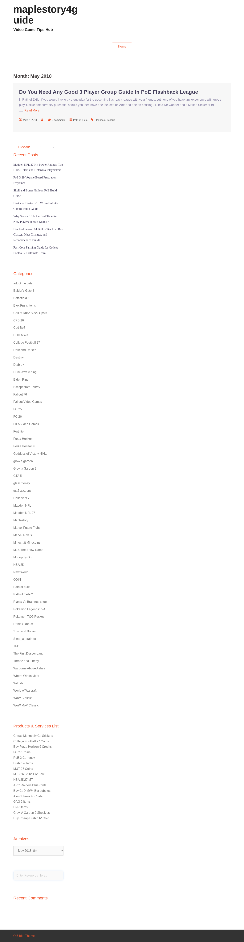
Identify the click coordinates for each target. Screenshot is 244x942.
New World (20, 572)
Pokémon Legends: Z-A (29, 609)
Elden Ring (21, 379)
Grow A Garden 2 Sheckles (31, 812)
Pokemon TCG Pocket (28, 616)
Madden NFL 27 (24, 512)
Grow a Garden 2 (24, 468)
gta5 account (22, 490)
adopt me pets (22, 283)
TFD (16, 646)
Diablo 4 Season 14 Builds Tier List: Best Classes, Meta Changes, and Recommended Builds (38, 235)
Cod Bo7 (19, 327)
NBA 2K (18, 564)
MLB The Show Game (28, 549)
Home (122, 46)
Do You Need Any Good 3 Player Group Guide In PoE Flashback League (108, 92)
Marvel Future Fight (26, 527)
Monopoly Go (22, 557)
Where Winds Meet (26, 675)
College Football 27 (26, 342)
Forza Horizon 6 (24, 446)
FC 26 (17, 416)
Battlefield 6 (21, 298)
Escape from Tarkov (26, 387)
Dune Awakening (25, 372)
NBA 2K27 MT (23, 779)
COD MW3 (221, 20)
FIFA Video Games (26, 424)
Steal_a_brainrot (24, 638)
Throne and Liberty (26, 661)
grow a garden (23, 461)
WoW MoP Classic (26, 705)
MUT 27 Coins (23, 768)
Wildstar (18, 683)
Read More (31, 110)
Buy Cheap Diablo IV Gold (31, 818)
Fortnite (18, 431)
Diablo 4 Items (23, 763)
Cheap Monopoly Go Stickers (33, 735)
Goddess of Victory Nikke (30, 453)
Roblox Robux (23, 624)
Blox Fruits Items (24, 305)
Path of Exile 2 (23, 594)
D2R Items (20, 807)
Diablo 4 (153, 20)
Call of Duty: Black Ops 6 (30, 313)
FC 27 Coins (21, 752)
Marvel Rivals (22, 535)
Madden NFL (171, 20)
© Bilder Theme (24, 935)
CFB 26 (18, 320)
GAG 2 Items (21, 801)
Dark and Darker (24, 350)
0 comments (59, 120)
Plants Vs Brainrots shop (30, 601)
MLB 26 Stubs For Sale (29, 774)
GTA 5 (17, 475)
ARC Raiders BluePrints (29, 785)
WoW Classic (22, 698)
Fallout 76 (20, 394)
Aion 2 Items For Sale (28, 796)
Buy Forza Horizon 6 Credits (32, 746)
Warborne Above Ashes (29, 668)
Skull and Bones (24, 631)
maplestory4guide (45, 15)
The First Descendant (28, 653)
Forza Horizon (23, 438)
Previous (24, 147)
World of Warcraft (24, 690)
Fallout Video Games (197, 20)
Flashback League (105, 120)
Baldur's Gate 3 (23, 290)
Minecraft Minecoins (26, 542)
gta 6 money (21, 483)
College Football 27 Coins (31, 741)
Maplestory (20, 520)
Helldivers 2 (21, 498)
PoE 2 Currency (24, 757)
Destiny (18, 357)
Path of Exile (80, 120)
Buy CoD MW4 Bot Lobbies (32, 790)
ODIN (17, 579)
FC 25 (17, 409)
